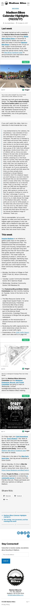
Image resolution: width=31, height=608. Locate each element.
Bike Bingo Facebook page (13, 52)
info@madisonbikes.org (15, 595)
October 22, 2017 (23, 23)
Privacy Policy (6, 604)
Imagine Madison (8, 238)
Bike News (15, 8)
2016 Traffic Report (22, 332)
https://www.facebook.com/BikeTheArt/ (15, 470)
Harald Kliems (10, 23)
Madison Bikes (11, 602)
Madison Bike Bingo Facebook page (14, 450)
